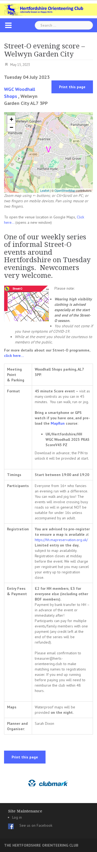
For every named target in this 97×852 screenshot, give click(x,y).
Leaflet (44, 190)
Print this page (72, 86)
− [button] (11, 127)
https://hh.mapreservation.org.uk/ (61, 539)
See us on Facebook (35, 825)
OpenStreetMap (64, 190)
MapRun (58, 423)
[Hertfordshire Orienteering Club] (48, 9)
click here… (14, 355)
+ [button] (11, 119)
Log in (17, 817)
